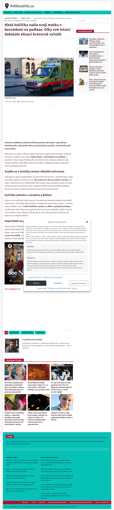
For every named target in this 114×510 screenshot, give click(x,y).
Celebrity (7, 12)
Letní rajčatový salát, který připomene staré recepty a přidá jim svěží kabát (20, 477)
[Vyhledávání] (93, 21)
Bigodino (14, 289)
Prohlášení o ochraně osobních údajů (59, 288)
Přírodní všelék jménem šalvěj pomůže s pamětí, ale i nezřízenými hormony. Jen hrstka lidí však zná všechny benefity (56, 487)
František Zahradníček (32, 339)
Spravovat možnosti (78, 283)
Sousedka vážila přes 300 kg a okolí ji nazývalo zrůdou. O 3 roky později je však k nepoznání (97, 43)
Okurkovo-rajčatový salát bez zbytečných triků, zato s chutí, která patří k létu (21, 490)
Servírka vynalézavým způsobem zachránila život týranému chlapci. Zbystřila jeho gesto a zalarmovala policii (14, 387)
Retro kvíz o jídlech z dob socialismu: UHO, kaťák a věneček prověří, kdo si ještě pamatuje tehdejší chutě (22, 462)
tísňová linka (27, 332)
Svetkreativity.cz (38, 441)
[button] (87, 222)
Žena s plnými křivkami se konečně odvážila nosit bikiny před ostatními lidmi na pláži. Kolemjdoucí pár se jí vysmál (97, 84)
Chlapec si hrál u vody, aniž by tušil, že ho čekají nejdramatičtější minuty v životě (62, 416)
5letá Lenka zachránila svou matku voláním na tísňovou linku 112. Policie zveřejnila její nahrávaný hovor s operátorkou (37, 418)
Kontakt (74, 288)
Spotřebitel (58, 12)
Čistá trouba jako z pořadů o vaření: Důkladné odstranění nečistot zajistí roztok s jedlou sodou (97, 71)
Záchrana (40, 332)
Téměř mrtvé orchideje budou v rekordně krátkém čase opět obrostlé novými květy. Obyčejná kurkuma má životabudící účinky (14, 418)
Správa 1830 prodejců (35, 277)
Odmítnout (58, 283)
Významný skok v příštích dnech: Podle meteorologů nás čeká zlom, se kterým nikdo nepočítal (55, 495)
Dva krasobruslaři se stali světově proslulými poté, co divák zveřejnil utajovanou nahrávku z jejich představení (97, 57)
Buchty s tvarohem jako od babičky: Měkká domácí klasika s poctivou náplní (20, 470)
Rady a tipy (18, 12)
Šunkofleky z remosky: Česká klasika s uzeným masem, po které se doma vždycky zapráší (21, 483)
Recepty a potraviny (33, 12)
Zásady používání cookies (57, 502)
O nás (33, 502)
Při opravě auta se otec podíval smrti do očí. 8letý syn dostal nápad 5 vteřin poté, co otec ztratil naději (61, 387)
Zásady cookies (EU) (102, 502)
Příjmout (36, 283)
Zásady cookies (42, 288)
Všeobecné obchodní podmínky (81, 502)
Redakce (25, 502)
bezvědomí (14, 332)
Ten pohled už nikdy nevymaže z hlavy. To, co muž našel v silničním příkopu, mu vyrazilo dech (39, 386)
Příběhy (48, 12)
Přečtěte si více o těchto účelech (53, 277)
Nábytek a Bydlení (72, 12)
